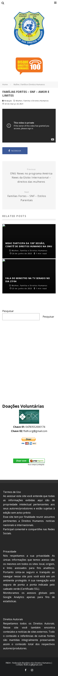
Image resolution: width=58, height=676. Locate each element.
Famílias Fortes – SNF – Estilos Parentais (26, 196)
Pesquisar (8, 311)
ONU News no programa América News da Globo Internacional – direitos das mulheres (31, 175)
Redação (8, 100)
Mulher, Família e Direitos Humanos (32, 101)
